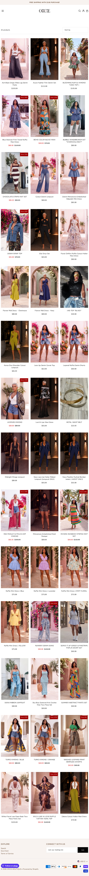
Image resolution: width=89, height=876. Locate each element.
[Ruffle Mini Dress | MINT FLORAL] (74, 567)
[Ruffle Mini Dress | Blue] (15, 567)
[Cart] (87, 11)
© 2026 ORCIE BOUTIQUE (11, 869)
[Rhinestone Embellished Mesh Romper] (44, 510)
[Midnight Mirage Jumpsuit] (15, 453)
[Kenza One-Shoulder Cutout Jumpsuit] (15, 341)
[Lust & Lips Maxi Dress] (44, 398)
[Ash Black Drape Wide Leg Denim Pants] (15, 59)
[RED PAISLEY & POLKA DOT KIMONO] (15, 510)
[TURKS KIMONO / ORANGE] (44, 736)
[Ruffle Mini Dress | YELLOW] (15, 622)
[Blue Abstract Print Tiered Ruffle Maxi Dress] (15, 116)
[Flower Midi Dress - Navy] (44, 287)
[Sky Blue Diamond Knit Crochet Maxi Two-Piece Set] (44, 679)
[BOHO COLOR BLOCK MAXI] (44, 116)
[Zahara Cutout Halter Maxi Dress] (74, 793)
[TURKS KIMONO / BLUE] (15, 736)
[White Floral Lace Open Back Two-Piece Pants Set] (15, 793)
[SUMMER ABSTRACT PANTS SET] (74, 679)
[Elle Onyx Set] (44, 230)
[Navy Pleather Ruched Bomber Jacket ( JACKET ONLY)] (74, 453)
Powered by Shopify (30, 869)
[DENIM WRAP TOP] (15, 230)
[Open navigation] (19, 11)
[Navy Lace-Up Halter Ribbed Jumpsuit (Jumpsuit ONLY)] (44, 453)
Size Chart (5, 851)
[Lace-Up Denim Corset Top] (44, 341)
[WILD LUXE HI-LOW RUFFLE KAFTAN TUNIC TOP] (44, 793)
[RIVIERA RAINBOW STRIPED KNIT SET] (74, 510)
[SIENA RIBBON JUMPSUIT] (15, 679)
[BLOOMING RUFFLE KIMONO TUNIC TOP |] (74, 59)
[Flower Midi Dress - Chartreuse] (15, 287)
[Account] (83, 11)
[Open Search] (80, 11)
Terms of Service (7, 853)
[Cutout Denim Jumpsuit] (44, 173)
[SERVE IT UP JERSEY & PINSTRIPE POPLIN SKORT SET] (74, 622)
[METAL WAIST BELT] (74, 398)
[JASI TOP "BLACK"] (74, 287)
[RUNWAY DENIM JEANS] (44, 622)
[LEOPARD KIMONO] (15, 398)
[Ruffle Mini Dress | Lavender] (44, 567)
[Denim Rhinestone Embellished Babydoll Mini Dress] (74, 173)
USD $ (82, 861)
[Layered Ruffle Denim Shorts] (74, 341)
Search (3, 848)
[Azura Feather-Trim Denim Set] (44, 59)
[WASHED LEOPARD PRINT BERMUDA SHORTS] (74, 736)
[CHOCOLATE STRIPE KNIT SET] (15, 173)
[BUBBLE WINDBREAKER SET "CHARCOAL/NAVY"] (74, 116)
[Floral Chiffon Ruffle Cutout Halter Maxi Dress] (74, 230)
